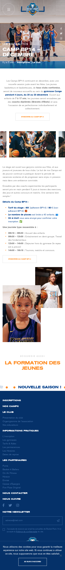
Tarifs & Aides (9, 444)
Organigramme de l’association (18, 422)
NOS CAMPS (11, 406)
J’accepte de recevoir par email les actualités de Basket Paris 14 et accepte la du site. (34, 530)
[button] (9, 9)
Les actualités (15, 44)
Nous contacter (15, 493)
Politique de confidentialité (26, 532)
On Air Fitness (10, 473)
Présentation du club (13, 418)
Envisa (6, 480)
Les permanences (11, 447)
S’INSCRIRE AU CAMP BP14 (32, 116)
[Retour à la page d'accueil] (32, 9)
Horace (6, 477)
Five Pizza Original (12, 488)
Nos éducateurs (10, 425)
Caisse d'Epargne (11, 484)
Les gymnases (9, 440)
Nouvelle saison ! (37, 387)
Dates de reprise (11, 455)
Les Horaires (9, 451)
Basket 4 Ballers (11, 470)
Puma (5, 466)
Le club (36, 62)
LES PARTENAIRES (15, 460)
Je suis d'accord (32, 561)
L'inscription (8, 437)
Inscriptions (23, 62)
